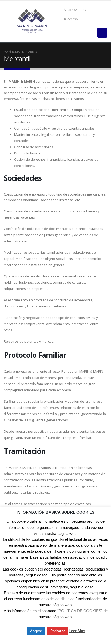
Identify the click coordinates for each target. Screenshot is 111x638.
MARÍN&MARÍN (14, 52)
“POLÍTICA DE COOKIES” (79, 611)
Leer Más (77, 630)
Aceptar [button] (36, 631)
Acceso (72, 19)
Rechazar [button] (57, 631)
